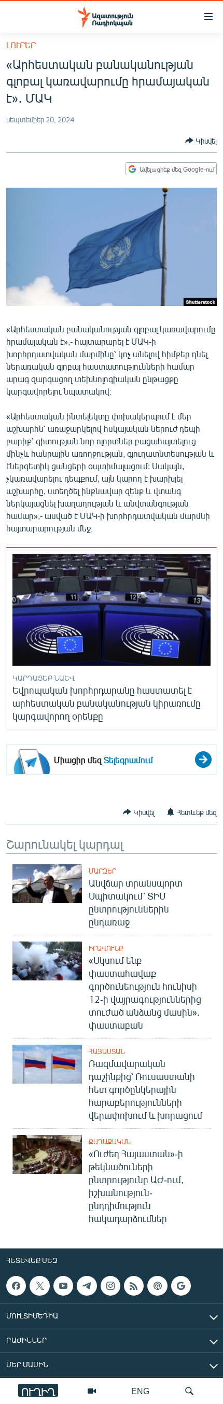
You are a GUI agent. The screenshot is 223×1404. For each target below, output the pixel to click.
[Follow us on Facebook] (16, 1286)
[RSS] (134, 1286)
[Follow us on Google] (181, 1286)
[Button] (201, 140)
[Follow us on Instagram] (110, 1286)
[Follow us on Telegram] (86, 1286)
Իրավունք (106, 948)
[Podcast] (157, 1286)
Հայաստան (107, 1051)
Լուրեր (21, 45)
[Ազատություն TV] (91, 1391)
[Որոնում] (189, 1391)
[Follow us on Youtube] (63, 1286)
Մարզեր (102, 871)
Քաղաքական (110, 1142)
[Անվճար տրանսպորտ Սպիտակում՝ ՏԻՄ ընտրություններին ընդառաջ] (47, 883)
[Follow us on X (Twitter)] (39, 1286)
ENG (140, 1391)
